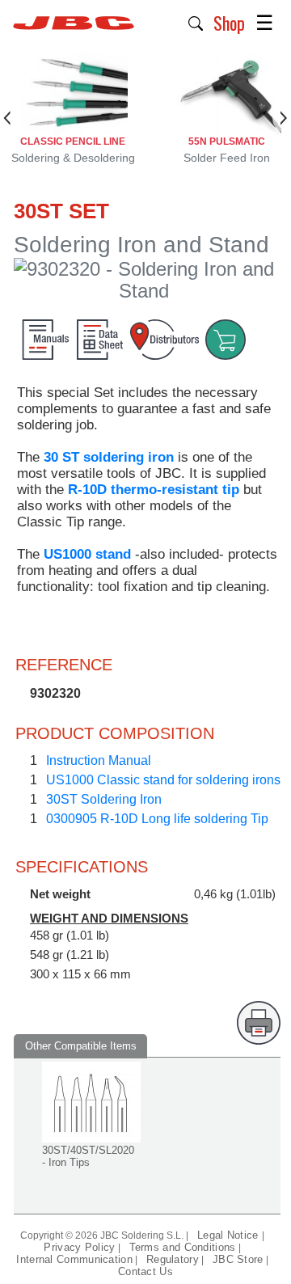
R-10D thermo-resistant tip (153, 489)
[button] (196, 21)
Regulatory (172, 1259)
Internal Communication (74, 1259)
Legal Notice (229, 1235)
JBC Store (238, 1259)
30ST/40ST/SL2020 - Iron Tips (88, 1156)
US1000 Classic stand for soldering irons (163, 780)
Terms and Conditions (182, 1247)
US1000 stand (87, 554)
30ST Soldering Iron (104, 799)
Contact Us (145, 1271)
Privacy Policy (79, 1247)
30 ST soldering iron (109, 457)
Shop (229, 23)
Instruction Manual (98, 760)
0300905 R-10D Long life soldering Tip (157, 819)
